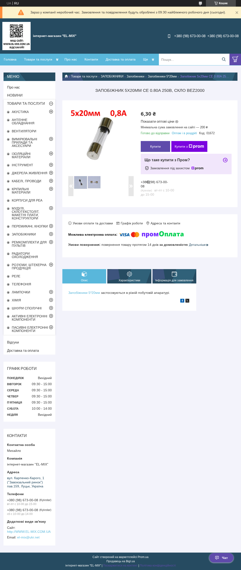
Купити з (181, 146)
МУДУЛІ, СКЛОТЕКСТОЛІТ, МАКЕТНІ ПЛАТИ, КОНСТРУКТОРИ (25, 213)
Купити (155, 146)
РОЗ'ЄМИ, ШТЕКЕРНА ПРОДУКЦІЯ (29, 266)
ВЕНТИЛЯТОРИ (24, 131)
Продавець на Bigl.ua (120, 561)
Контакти (91, 59)
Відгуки (13, 342)
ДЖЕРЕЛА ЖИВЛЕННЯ (29, 173)
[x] (187, 301)
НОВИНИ (15, 95)
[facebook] (182, 301)
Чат (225, 558)
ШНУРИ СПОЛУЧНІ (27, 308)
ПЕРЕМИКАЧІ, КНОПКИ (30, 226)
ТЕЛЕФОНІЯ (21, 284)
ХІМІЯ (16, 300)
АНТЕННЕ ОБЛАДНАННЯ (23, 121)
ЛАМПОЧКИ (21, 292)
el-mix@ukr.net (28, 537)
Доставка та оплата (121, 59)
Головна (10, 59)
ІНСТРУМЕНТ (22, 165)
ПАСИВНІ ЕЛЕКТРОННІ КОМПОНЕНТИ (30, 329)
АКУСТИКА (20, 112)
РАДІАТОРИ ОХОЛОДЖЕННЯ (25, 255)
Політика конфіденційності (158, 565)
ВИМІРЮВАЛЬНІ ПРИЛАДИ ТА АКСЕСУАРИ (24, 142)
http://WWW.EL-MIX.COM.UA (29, 532)
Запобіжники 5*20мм (162, 76)
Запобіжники (135, 76)
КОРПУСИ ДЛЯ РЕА (27, 200)
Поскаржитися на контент (120, 565)
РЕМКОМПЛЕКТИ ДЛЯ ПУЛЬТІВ (29, 243)
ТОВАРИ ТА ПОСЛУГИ (26, 103)
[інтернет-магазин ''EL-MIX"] (16, 36)
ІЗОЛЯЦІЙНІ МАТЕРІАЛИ (21, 155)
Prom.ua (143, 557)
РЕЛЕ (16, 276)
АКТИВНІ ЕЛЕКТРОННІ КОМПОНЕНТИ (29, 317)
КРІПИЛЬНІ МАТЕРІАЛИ (21, 190)
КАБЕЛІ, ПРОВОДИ (26, 181)
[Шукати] (223, 59)
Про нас (70, 59)
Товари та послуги (38, 59)
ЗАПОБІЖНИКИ (112, 76)
